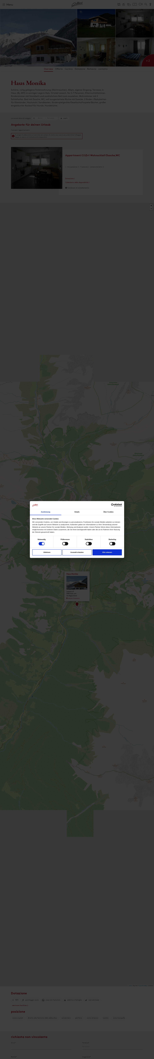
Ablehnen (46, 552)
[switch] (65, 545)
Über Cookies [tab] (108, 512)
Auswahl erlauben (77, 552)
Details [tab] (77, 512)
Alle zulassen (107, 552)
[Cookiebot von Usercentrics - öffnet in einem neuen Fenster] (113, 505)
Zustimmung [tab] (45, 512)
